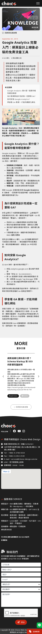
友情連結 (4, 540)
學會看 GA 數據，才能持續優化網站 (21, 102)
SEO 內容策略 (19, 316)
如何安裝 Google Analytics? (18, 99)
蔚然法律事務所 (13, 537)
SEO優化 (6, 58)
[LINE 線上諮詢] (39, 625)
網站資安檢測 (6, 529)
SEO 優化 (16, 239)
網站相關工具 (16, 58)
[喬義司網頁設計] (9, 3)
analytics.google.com (19, 269)
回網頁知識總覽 (11, 33)
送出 (23, 622)
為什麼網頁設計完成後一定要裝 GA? (21, 96)
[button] (3, 376)
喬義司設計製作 (22, 288)
